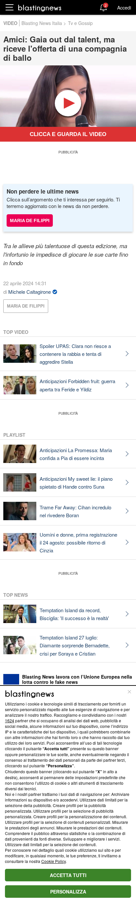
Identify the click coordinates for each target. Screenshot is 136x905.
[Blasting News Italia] (40, 8)
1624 (9, 720)
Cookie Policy (53, 861)
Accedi (124, 7)
